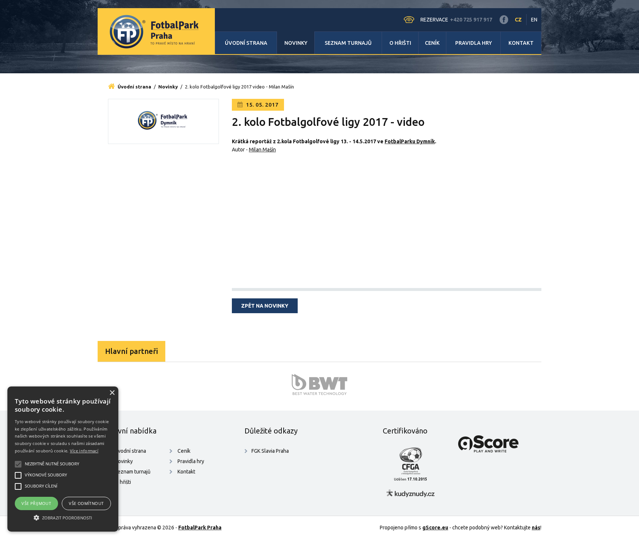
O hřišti (400, 43)
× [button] (112, 393)
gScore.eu (435, 527)
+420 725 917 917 (471, 20)
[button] (63, 518)
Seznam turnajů (348, 43)
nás (536, 527)
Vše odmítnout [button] (86, 503)
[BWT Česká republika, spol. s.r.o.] (319, 384)
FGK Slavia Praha (270, 451)
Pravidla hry (473, 43)
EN (534, 20)
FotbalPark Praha (200, 527)
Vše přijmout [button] (36, 503)
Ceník (432, 43)
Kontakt (521, 43)
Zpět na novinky (264, 306)
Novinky (295, 43)
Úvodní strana (246, 43)
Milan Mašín (262, 150)
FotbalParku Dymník (410, 141)
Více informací (84, 450)
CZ (518, 20)
